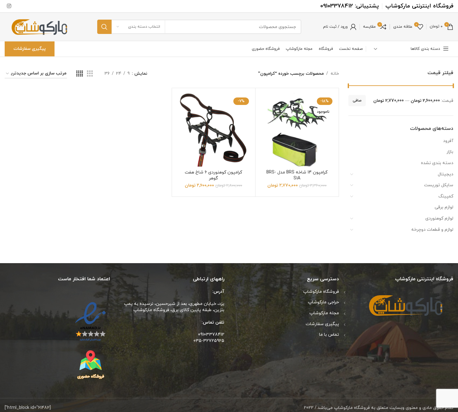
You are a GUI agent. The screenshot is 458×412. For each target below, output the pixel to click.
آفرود (448, 141)
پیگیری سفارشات (29, 49)
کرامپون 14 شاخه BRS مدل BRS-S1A (296, 175)
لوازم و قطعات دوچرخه (432, 230)
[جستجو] (104, 27)
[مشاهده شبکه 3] (90, 74)
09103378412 (336, 6)
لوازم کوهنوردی (439, 218)
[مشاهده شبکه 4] (79, 74)
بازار (449, 152)
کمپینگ (445, 196)
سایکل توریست (438, 185)
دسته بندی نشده (437, 163)
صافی (357, 100)
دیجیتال (445, 174)
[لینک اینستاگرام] (9, 6)
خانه (335, 74)
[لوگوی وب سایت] (40, 26)
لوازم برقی (444, 207)
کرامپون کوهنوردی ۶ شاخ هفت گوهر (213, 175)
